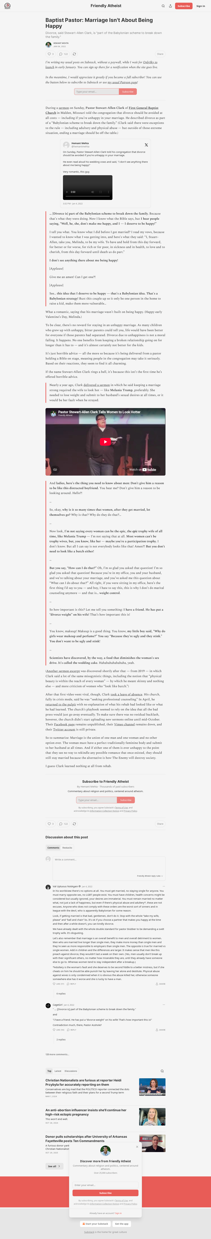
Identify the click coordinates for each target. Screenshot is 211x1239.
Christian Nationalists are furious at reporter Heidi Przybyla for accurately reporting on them (83, 1082)
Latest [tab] (58, 1071)
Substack (89, 1232)
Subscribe (184, 6)
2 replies (61, 1039)
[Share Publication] (170, 6)
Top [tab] (49, 1071)
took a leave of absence (126, 694)
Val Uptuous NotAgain (65, 886)
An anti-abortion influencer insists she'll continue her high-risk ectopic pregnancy (85, 1112)
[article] (105, 1090)
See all (52, 1166)
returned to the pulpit (60, 704)
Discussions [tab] (71, 1071)
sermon (64, 108)
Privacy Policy (130, 1203)
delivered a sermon (97, 385)
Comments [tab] (53, 847)
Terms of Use (121, 1200)
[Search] (163, 6)
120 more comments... (57, 1054)
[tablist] (59, 847)
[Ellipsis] (163, 886)
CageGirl (57, 1004)
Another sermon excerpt (63, 671)
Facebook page (64, 724)
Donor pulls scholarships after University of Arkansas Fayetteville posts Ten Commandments (86, 1139)
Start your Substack (97, 1223)
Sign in (200, 6)
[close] (137, 1146)
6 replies (61, 993)
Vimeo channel (124, 724)
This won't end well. (56, 1119)
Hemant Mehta (61, 43)
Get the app (121, 1223)
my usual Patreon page (122, 82)
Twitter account (64, 729)
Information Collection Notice (104, 1203)
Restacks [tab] (67, 847)
